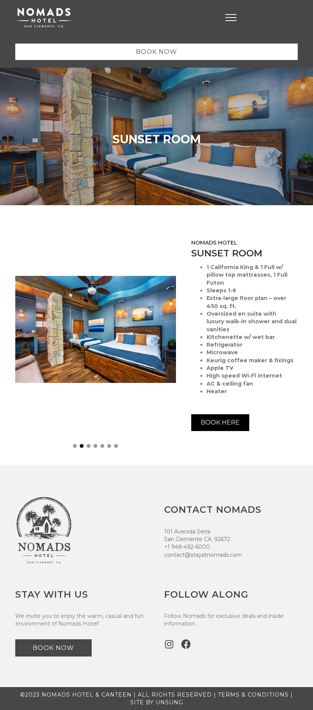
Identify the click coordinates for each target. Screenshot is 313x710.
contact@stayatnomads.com (203, 554)
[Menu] (231, 17)
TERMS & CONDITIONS (253, 694)
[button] (75, 446)
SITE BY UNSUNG (156, 702)
